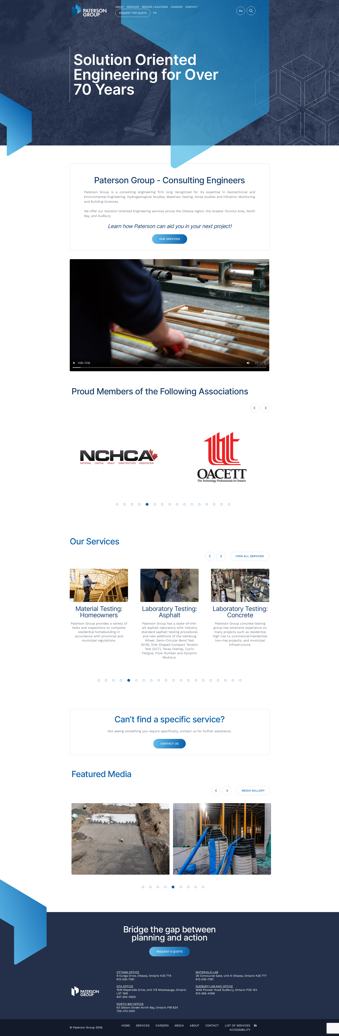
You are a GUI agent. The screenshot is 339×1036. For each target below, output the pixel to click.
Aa (240, 10)
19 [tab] (233, 680)
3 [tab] (132, 504)
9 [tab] (177, 504)
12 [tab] (199, 504)
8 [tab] (170, 504)
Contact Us (169, 743)
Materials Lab (207, 972)
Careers (177, 6)
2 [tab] (124, 504)
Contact (191, 6)
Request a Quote (169, 951)
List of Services (237, 1025)
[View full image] (127, 456)
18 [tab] (226, 680)
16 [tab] (229, 504)
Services (133, 6)
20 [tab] (240, 680)
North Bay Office (130, 1004)
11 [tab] (192, 504)
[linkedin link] (255, 1026)
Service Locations (155, 6)
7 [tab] (162, 504)
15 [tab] (222, 504)
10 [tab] (185, 504)
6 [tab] (154, 504)
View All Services (250, 556)
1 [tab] (117, 504)
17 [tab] (218, 680)
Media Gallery (253, 790)
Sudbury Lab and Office (214, 986)
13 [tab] (207, 504)
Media (179, 1025)
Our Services (169, 239)
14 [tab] (214, 504)
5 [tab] (147, 504)
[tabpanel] (127, 456)
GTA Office (125, 986)
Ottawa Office (128, 972)
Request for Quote (133, 12)
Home (125, 1025)
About (119, 6)
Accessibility (240, 1029)
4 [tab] (139, 504)
